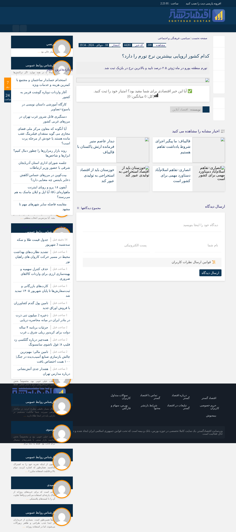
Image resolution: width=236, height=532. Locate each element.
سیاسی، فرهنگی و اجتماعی (174, 38)
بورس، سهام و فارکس (121, 407)
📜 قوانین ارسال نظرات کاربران (194, 262)
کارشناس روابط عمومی (41, 65)
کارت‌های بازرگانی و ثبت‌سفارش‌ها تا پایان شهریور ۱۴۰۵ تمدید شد (42, 290)
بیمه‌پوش (211, 415)
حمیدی (51, 485)
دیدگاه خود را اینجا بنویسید (200, 225)
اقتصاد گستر (209, 398)
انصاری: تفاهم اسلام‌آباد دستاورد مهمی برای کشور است (172, 175)
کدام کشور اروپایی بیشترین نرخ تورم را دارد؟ (165, 55)
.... (39, 51)
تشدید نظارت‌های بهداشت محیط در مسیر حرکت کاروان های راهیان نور (42, 256)
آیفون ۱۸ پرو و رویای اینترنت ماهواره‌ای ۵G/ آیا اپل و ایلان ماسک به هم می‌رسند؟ (42, 192)
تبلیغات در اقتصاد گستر (178, 407)
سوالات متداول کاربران (121, 397)
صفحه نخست (199, 38)
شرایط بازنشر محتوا (150, 407)
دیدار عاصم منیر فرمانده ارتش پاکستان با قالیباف (95, 146)
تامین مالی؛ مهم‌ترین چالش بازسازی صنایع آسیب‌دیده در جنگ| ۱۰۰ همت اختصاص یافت (43, 356)
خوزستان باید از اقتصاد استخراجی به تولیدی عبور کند (97, 175)
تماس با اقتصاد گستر (150, 397)
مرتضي (51, 44)
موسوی (51, 429)
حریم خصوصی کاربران (209, 407)
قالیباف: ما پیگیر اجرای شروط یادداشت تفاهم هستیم (172, 146)
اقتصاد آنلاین (180, 109)
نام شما (213, 245)
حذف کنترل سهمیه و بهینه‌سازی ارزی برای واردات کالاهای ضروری (45, 273)
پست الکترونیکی (135, 245)
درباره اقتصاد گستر (181, 397)
